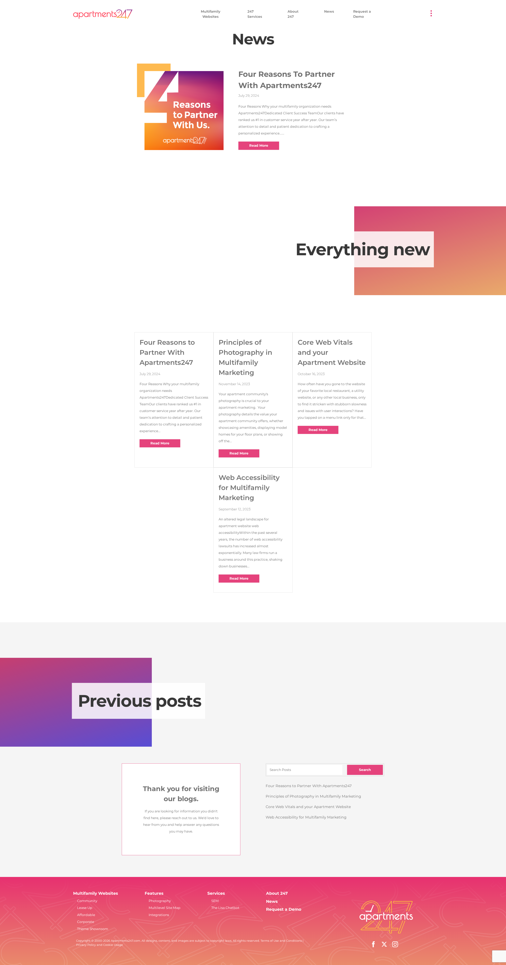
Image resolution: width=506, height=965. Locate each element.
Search (365, 770)
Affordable (86, 915)
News (329, 11)
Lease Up (84, 908)
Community (87, 901)
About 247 (277, 893)
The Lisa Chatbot (225, 908)
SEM (215, 901)
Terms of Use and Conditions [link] (281, 940)
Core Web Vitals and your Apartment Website (308, 806)
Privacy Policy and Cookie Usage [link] (99, 945)
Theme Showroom (92, 929)
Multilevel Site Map (164, 908)
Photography (160, 901)
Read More (258, 145)
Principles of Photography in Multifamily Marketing (313, 796)
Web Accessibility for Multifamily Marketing (306, 817)
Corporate (85, 922)
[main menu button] (431, 13)
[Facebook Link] (373, 944)
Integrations (159, 915)
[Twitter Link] (384, 944)
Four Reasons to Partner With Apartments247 (309, 786)
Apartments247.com (125, 940)
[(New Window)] (395, 944)
